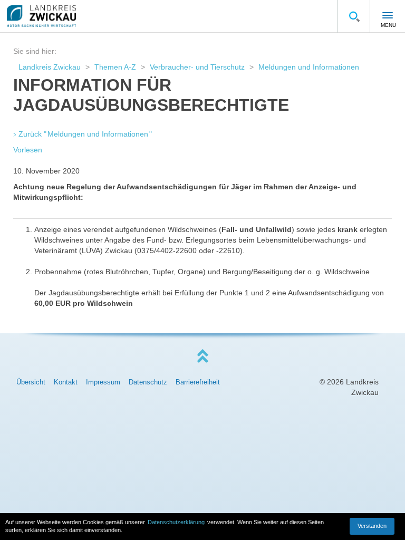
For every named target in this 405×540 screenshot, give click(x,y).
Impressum (103, 382)
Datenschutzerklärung (176, 522)
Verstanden (372, 526)
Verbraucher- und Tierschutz (197, 67)
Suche (354, 16)
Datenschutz (148, 382)
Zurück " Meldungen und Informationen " (85, 134)
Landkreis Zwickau (49, 67)
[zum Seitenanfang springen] (202, 356)
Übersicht (30, 382)
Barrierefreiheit (198, 382)
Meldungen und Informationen (308, 67)
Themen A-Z (115, 67)
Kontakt (66, 382)
